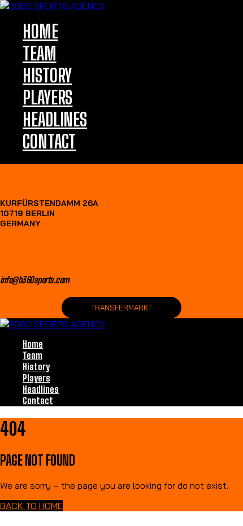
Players (47, 97)
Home (40, 31)
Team (40, 53)
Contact (49, 141)
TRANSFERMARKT (121, 307)
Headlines (55, 119)
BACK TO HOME (31, 505)
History (47, 75)
